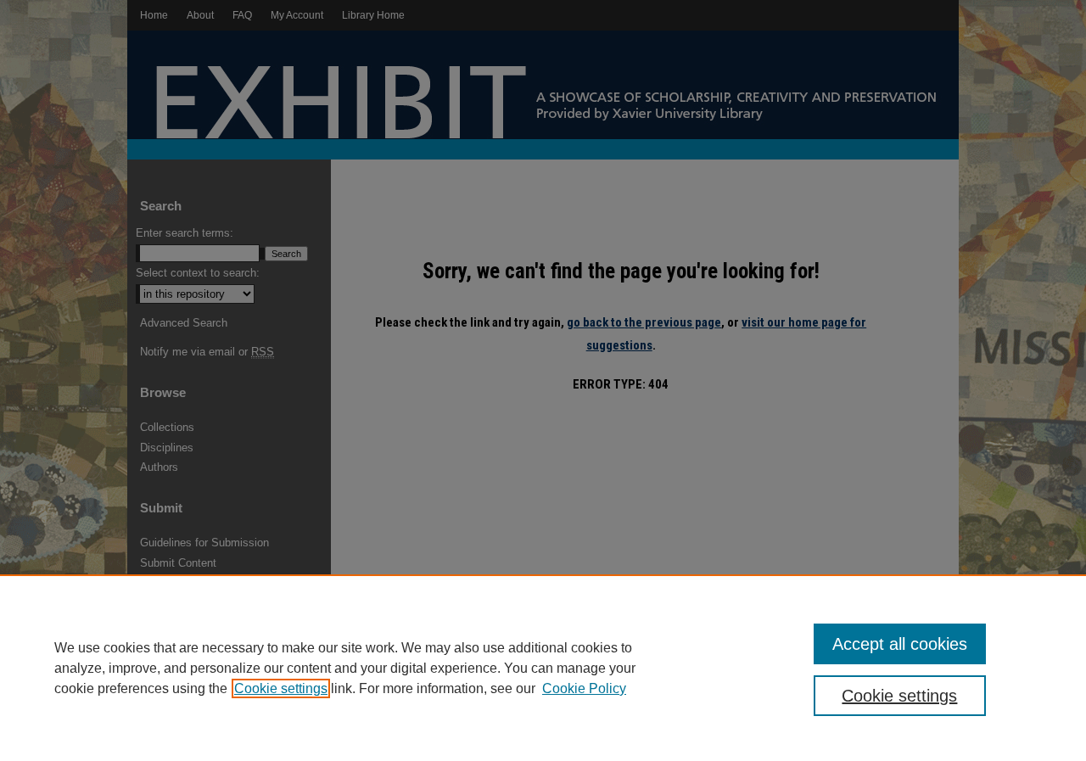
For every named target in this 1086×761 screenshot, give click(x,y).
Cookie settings (280, 688)
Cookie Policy (584, 688)
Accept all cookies (899, 644)
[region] (543, 667)
